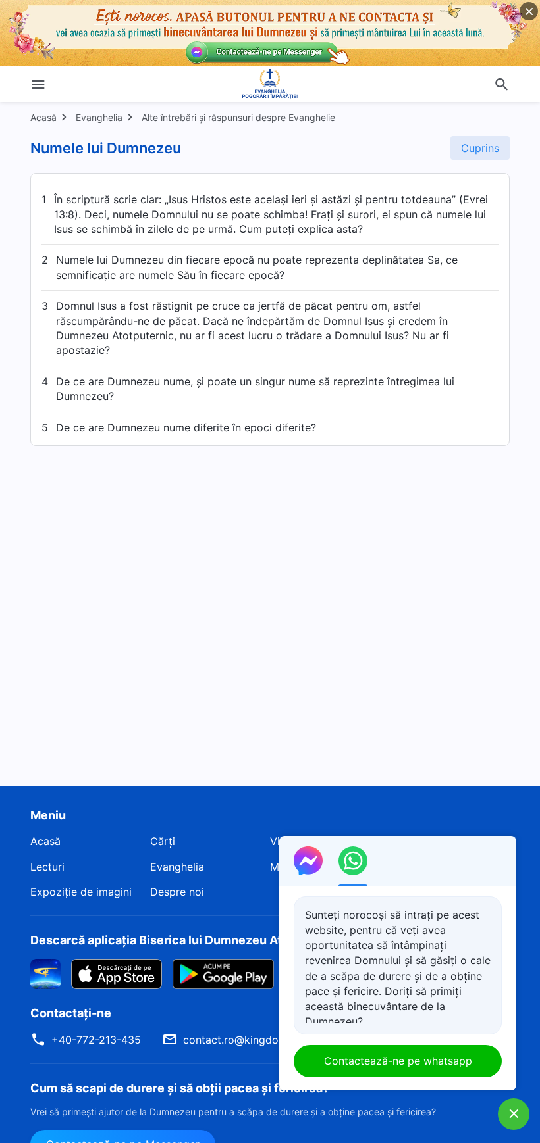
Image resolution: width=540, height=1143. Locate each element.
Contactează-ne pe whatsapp (398, 1060)
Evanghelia (99, 117)
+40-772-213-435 (96, 1039)
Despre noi (177, 891)
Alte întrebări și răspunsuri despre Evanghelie (238, 117)
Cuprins (480, 148)
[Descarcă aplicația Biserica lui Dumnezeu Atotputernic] (45, 972)
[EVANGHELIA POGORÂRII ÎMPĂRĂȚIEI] (270, 84)
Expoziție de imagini (81, 891)
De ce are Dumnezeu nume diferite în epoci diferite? (186, 427)
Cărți (162, 841)
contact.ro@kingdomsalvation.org (267, 1039)
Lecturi (47, 866)
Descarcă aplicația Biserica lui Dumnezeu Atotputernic (186, 940)
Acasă (43, 117)
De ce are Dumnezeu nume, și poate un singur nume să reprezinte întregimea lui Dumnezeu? (255, 388)
